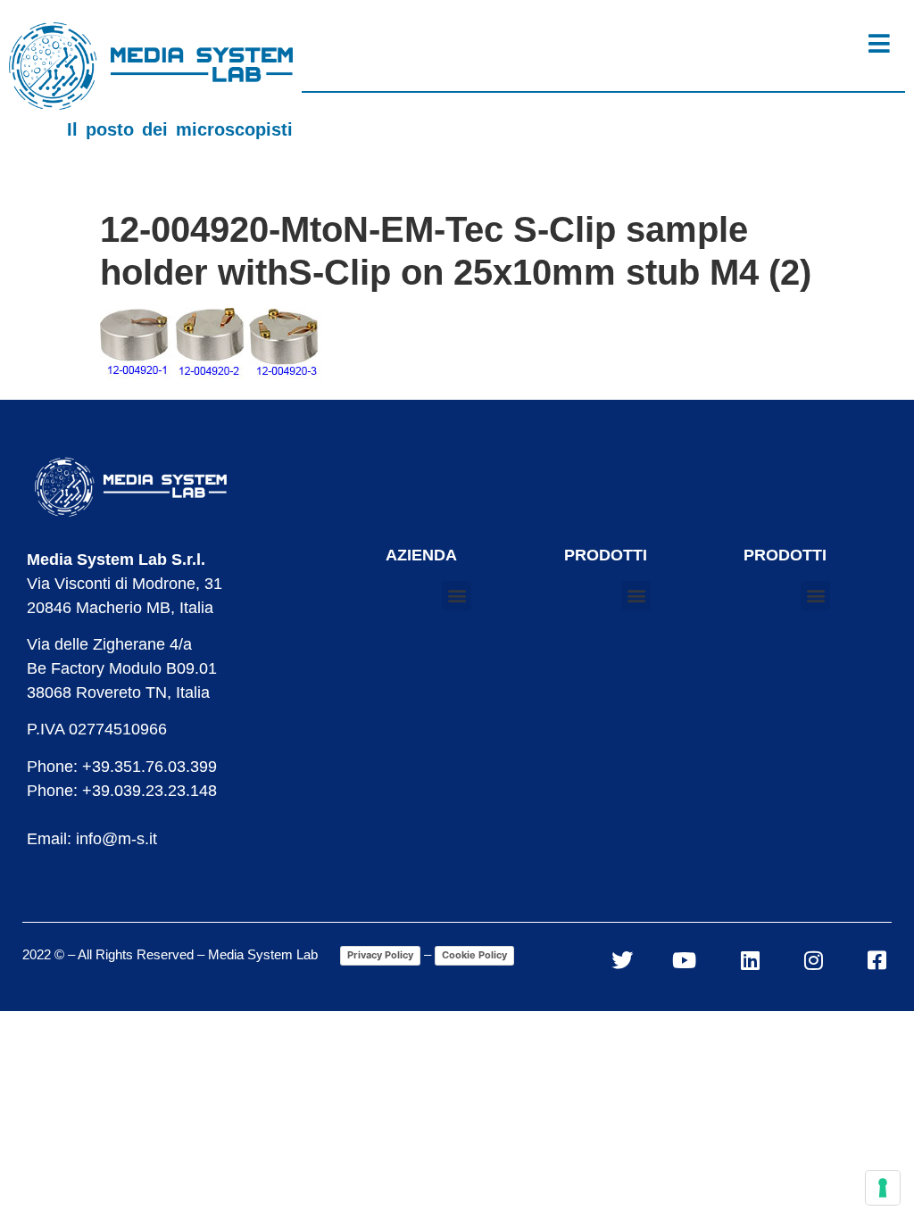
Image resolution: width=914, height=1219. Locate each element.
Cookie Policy (474, 955)
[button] (456, 595)
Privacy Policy (380, 955)
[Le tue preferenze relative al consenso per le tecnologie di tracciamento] (883, 1188)
